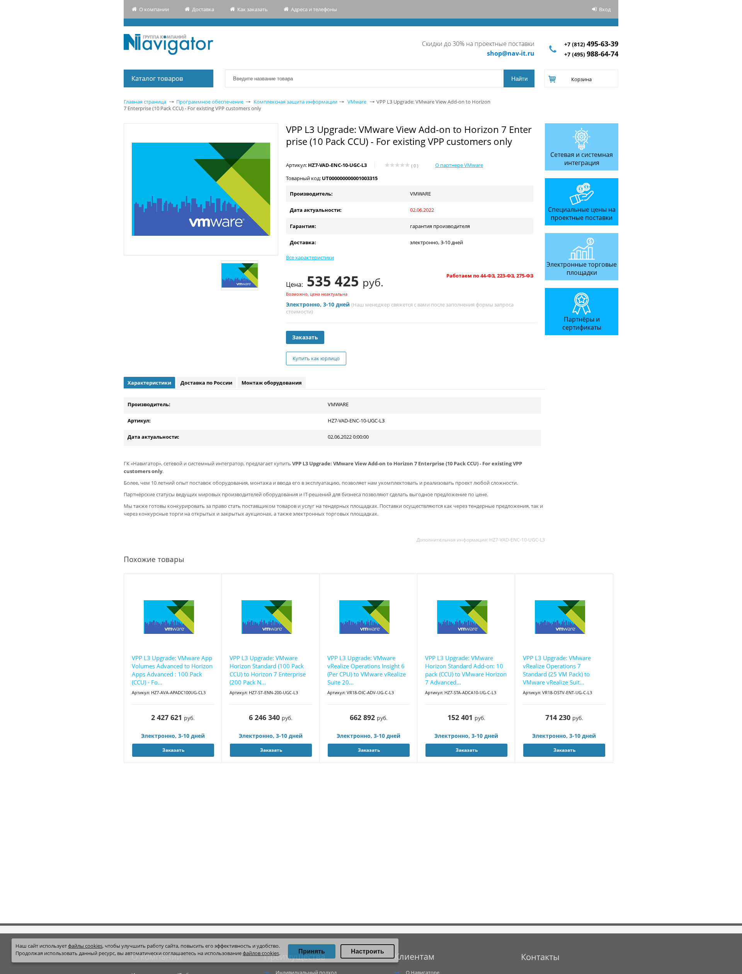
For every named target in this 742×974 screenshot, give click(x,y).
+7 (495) (591, 54)
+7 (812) (591, 44)
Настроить (367, 951)
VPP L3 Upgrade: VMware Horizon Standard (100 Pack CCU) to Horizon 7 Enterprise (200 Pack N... (268, 670)
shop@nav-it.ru (510, 53)
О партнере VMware (459, 165)
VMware (356, 101)
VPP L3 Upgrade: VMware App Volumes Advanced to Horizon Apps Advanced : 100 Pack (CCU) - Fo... (172, 670)
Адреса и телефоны (314, 9)
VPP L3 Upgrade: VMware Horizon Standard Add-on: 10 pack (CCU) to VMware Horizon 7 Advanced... (466, 670)
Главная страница (145, 101)
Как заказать (252, 9)
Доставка (203, 9)
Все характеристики (310, 257)
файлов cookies (261, 953)
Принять (311, 951)
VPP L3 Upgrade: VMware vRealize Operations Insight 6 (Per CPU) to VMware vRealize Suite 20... (366, 670)
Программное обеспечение (209, 101)
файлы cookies (85, 945)
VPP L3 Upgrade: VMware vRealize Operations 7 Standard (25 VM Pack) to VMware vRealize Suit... (557, 670)
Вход (605, 9)
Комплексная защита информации (295, 101)
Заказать (305, 337)
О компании (154, 9)
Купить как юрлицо (316, 358)
